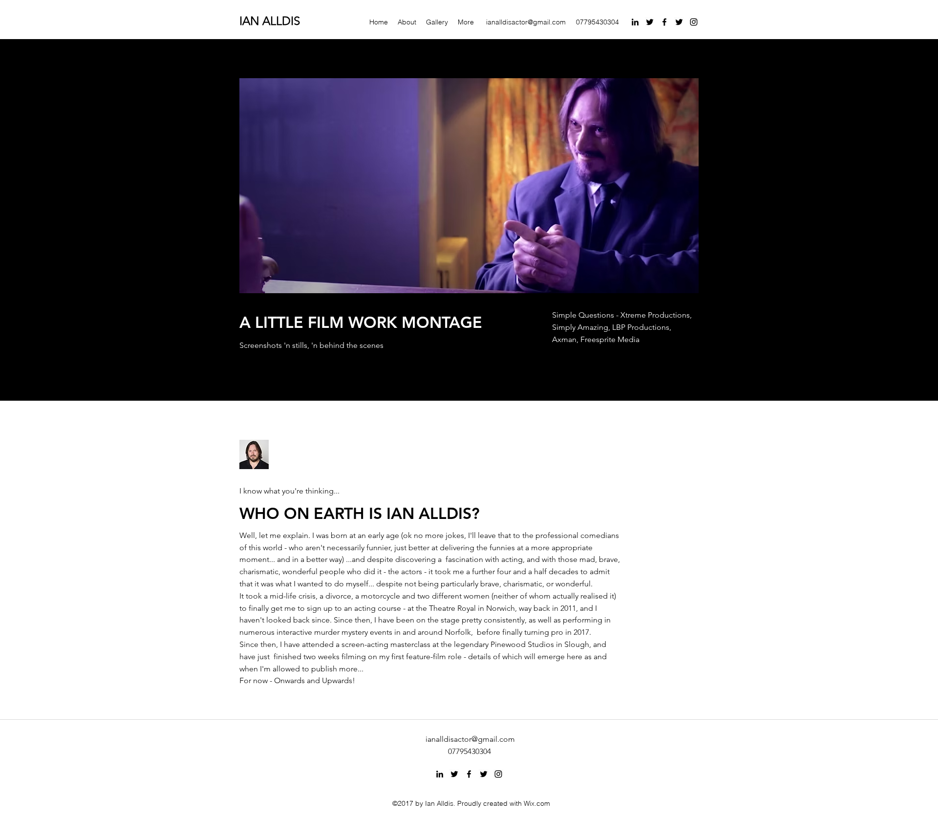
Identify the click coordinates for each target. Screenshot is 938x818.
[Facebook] (664, 22)
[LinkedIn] (635, 22)
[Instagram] (694, 22)
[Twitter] (650, 22)
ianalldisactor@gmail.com (526, 22)
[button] (469, 185)
